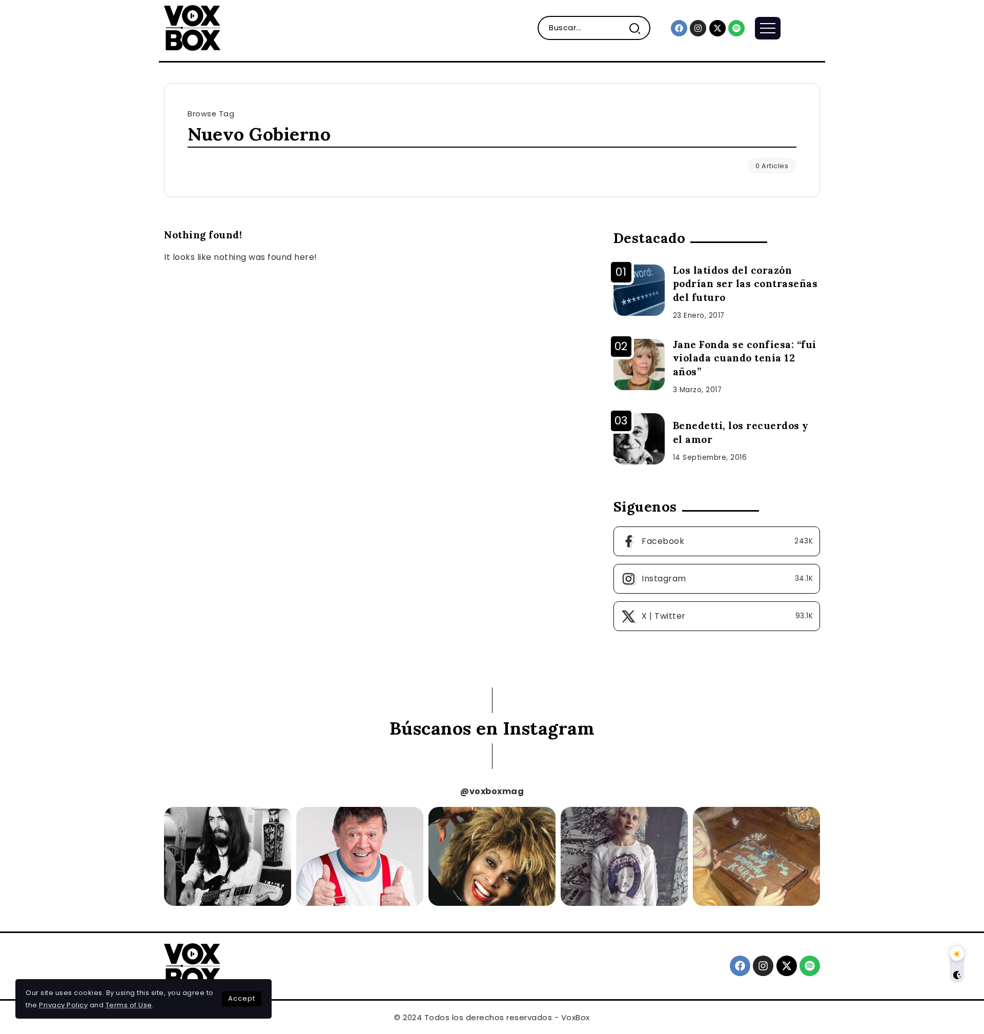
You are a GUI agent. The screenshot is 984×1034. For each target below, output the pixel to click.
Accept (241, 998)
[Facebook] (679, 28)
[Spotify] (736, 28)
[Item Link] (639, 290)
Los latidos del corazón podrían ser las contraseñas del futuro (745, 284)
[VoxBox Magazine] (192, 27)
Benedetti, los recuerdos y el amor (741, 432)
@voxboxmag (492, 791)
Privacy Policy (63, 1005)
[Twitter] (716, 616)
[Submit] (638, 28)
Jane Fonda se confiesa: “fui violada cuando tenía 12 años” (744, 358)
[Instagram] (698, 28)
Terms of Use (129, 1005)
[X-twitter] (717, 28)
